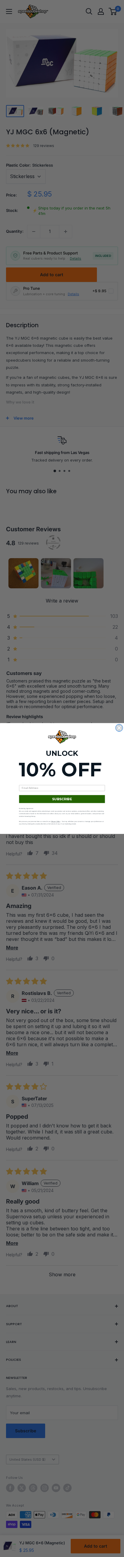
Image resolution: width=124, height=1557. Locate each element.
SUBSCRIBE (62, 799)
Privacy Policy (55, 821)
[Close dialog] (119, 727)
